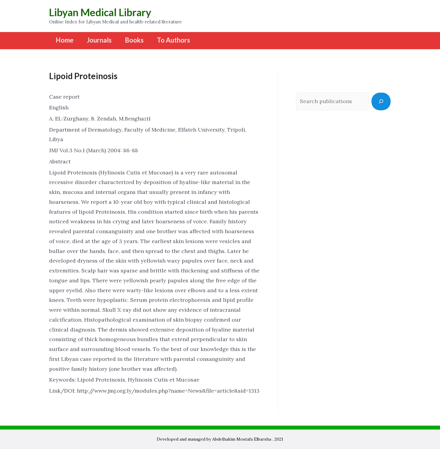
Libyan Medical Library (100, 12)
